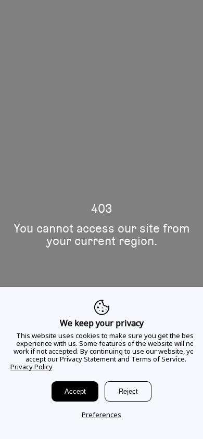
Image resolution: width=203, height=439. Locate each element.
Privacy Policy (31, 366)
